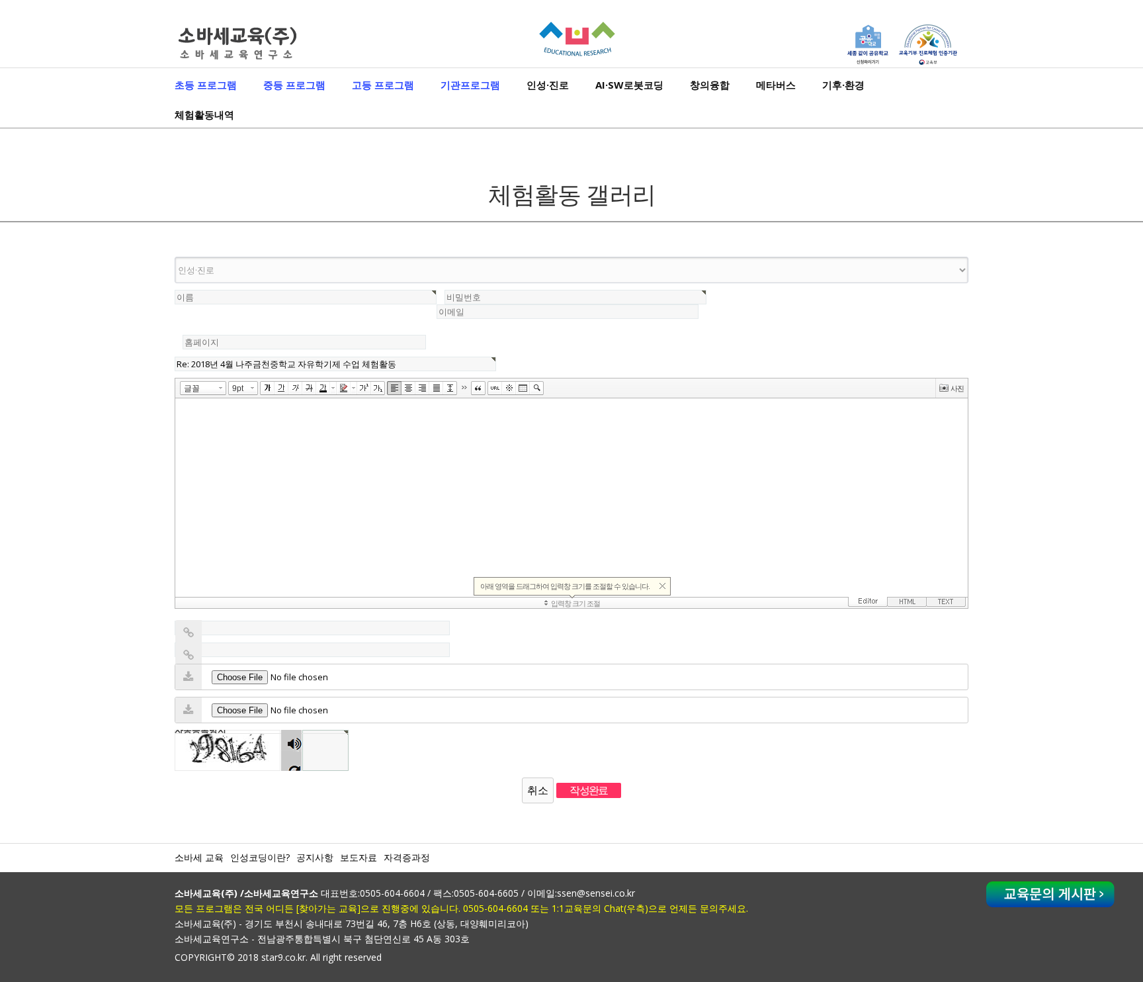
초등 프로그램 (206, 84)
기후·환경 (843, 84)
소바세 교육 (199, 857)
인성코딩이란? (260, 857)
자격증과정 (407, 857)
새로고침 (291, 760)
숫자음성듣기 (291, 740)
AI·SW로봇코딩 (629, 84)
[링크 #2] (188, 655)
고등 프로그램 (383, 84)
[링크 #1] (188, 632)
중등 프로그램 (294, 84)
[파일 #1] (188, 677)
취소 (537, 790)
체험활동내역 (204, 114)
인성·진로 (548, 84)
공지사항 (314, 857)
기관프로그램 (470, 84)
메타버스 (776, 84)
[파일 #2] (188, 710)
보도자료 (358, 857)
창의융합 (710, 84)
